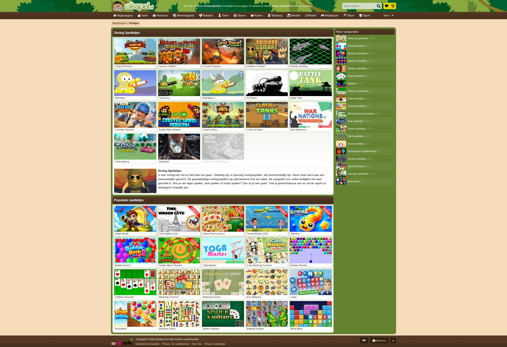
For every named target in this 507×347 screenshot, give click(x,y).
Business (380, 340)
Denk (225, 15)
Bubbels (208, 15)
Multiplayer (332, 15)
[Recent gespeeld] (393, 6)
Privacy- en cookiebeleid (175, 344)
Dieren (241, 15)
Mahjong (277, 15)
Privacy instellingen (215, 344)
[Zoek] (378, 6)
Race (351, 15)
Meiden (296, 15)
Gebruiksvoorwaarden (148, 344)
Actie (145, 15)
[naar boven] (393, 340)
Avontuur (162, 15)
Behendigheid (185, 15)
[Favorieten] (386, 6)
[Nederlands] (364, 340)
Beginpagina (125, 15)
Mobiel (312, 15)
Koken (259, 15)
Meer (387, 15)
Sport (366, 15)
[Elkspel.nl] (133, 6)
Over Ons (197, 344)
